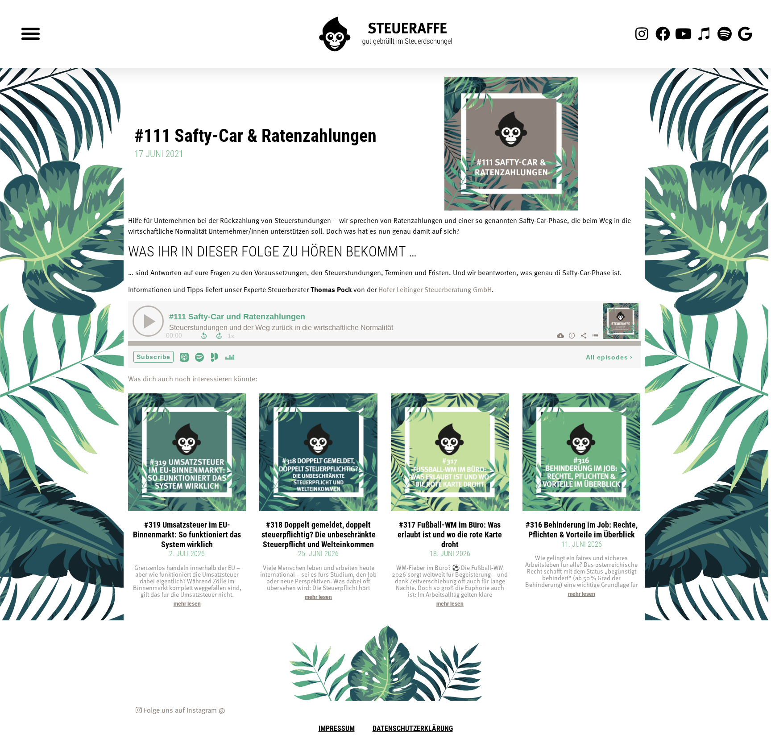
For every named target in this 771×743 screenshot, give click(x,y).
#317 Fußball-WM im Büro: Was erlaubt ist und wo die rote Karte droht (450, 534)
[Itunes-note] (703, 34)
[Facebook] (662, 34)
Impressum (337, 728)
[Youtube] (683, 34)
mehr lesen (187, 604)
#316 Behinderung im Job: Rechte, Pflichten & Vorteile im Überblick (582, 529)
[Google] (745, 34)
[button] (31, 34)
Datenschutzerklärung (413, 728)
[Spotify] (724, 34)
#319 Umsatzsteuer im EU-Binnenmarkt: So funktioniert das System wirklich (187, 534)
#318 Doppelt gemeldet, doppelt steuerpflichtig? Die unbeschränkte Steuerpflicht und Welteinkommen (318, 534)
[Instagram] (642, 34)
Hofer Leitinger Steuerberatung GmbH (435, 289)
